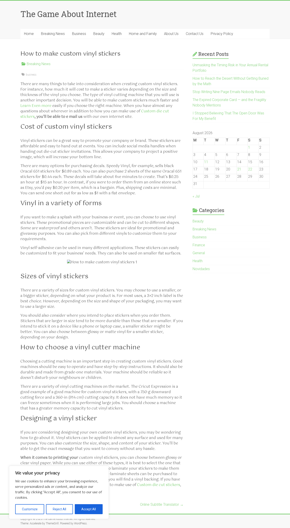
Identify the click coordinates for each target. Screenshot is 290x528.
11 (206, 162)
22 (250, 169)
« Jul (196, 196)
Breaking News (53, 34)
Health (117, 34)
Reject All (59, 509)
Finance (199, 245)
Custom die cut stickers (158, 485)
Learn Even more (35, 106)
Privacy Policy (222, 34)
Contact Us (194, 34)
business (31, 74)
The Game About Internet (68, 13)
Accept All (88, 509)
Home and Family (143, 34)
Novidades (201, 269)
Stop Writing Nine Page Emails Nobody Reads (229, 92)
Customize (30, 509)
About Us (171, 34)
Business (79, 34)
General (199, 253)
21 (239, 169)
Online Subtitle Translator (162, 504)
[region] (59, 492)
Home (29, 34)
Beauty (98, 34)
